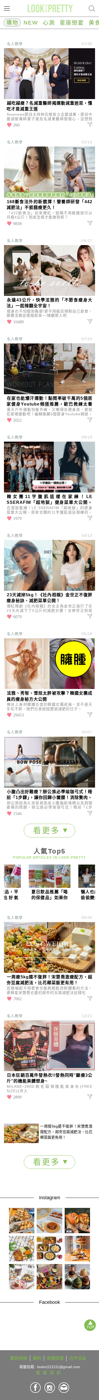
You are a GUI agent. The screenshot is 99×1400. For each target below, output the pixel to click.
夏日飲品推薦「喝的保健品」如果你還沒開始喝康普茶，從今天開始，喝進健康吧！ (49, 895)
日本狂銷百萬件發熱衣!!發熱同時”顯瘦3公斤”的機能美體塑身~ (49, 1078)
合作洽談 (77, 1358)
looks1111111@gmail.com (58, 1367)
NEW (30, 22)
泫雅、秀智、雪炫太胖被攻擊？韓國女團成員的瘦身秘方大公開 (49, 696)
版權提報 (55, 1358)
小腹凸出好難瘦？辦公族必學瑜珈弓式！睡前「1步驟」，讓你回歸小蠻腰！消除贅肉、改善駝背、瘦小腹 (49, 795)
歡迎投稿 (18, 1358)
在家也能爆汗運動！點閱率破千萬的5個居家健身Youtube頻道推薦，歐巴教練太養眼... (49, 401)
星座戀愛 (72, 22)
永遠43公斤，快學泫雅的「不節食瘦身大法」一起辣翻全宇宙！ (49, 303)
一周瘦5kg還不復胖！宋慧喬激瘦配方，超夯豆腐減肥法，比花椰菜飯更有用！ (49, 980)
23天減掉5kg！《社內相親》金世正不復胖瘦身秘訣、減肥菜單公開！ (49, 598)
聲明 (37, 1358)
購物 (12, 22)
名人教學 (15, 44)
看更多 (48, 830)
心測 (49, 22)
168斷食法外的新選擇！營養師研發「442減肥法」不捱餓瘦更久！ (49, 204)
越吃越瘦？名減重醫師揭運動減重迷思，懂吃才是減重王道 (49, 106)
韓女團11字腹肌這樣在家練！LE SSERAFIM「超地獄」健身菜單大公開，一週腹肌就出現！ (49, 500)
